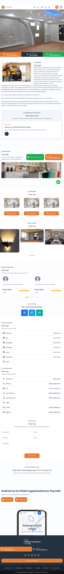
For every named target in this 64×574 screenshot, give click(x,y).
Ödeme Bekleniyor (55, 383)
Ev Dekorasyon (28, 473)
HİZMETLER (29, 568)
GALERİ (37, 568)
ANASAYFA (8, 568)
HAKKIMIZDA (19, 568)
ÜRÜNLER (46, 568)
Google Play (22, 499)
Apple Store (8, 499)
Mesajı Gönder (32, 456)
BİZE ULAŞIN (55, 568)
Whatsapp (42, 549)
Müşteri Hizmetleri (10, 549)
